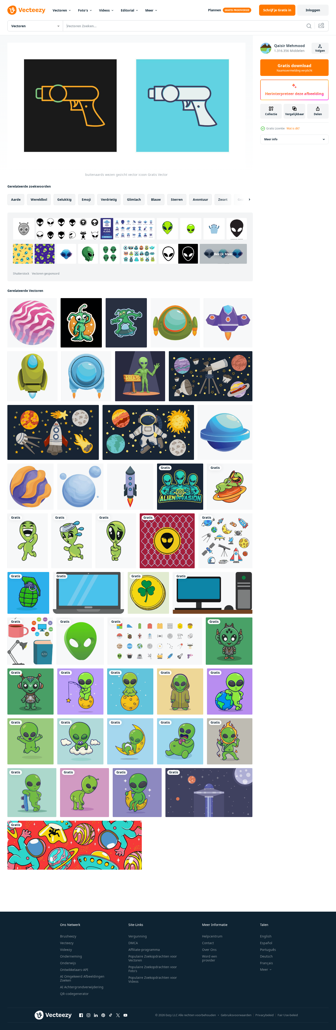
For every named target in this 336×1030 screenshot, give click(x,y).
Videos (104, 10)
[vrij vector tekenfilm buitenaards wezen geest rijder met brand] (229, 741)
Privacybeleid (264, 1015)
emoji (86, 199)
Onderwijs (68, 963)
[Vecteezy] (26, 10)
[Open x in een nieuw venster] (118, 1015)
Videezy (66, 949)
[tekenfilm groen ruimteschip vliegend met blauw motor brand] (32, 376)
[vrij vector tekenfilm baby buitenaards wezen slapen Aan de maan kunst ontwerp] (130, 741)
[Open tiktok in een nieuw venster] (110, 1015)
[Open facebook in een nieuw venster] (81, 1015)
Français (266, 963)
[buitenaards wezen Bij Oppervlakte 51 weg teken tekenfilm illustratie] (140, 376)
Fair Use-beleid (288, 1015)
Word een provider (209, 958)
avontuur (200, 199)
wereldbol (39, 199)
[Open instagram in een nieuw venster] (88, 1015)
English (266, 936)
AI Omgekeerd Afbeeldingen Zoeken (82, 978)
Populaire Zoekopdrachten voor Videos (152, 979)
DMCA (133, 943)
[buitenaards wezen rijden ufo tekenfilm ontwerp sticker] (126, 322)
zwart (222, 199)
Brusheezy (68, 936)
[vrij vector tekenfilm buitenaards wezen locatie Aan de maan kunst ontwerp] (137, 792)
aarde (16, 199)
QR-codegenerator (74, 993)
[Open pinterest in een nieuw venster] (103, 1015)
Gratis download (294, 67)
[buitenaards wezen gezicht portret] (116, 540)
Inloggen (313, 10)
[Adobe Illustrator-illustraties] (229, 641)
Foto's (83, 10)
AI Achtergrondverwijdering (81, 987)
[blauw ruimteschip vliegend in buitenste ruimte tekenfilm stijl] (225, 432)
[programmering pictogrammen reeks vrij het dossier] (88, 593)
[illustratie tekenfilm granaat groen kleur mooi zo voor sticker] (28, 593)
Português (268, 949)
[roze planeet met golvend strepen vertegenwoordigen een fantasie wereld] (32, 322)
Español (266, 943)
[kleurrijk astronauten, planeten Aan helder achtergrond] (74, 845)
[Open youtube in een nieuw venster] (125, 1015)
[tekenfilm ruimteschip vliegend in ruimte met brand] (86, 376)
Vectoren (60, 10)
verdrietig (109, 199)
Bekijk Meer (223, 254)
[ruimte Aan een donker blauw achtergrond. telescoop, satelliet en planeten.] (210, 376)
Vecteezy (66, 943)
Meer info (270, 139)
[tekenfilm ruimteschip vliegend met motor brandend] (228, 322)
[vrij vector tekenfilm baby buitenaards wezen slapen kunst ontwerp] (80, 741)
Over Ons (209, 949)
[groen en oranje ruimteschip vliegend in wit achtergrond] (175, 322)
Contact (208, 943)
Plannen (214, 10)
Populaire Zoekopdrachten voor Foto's (152, 969)
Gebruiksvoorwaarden (236, 1015)
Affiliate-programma (144, 949)
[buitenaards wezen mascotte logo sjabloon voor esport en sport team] (180, 487)
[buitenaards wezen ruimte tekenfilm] (229, 487)
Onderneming (71, 956)
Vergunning (137, 936)
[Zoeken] (309, 26)
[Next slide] (245, 199)
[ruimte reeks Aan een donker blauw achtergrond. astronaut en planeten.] (148, 432)
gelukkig (64, 199)
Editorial (127, 10)
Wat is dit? (293, 128)
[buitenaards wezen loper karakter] (71, 540)
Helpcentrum (212, 936)
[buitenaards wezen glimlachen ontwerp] (27, 540)
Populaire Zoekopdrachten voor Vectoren (152, 958)
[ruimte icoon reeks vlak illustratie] (225, 540)
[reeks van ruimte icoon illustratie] (155, 641)
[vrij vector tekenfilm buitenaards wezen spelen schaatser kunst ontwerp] (31, 792)
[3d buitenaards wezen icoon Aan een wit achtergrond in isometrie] (80, 641)
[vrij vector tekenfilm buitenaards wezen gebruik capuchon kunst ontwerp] (180, 691)
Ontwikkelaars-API (74, 969)
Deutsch (266, 956)
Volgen (320, 51)
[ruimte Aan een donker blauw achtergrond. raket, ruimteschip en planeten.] (53, 432)
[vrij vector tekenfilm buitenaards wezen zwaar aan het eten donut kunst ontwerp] (180, 741)
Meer (149, 10)
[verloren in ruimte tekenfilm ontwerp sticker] (81, 322)
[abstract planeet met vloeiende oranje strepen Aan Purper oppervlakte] (30, 487)
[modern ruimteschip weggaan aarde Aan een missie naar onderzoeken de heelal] (130, 487)
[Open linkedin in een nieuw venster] (96, 1015)
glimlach (134, 199)
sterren (177, 199)
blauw (156, 199)
